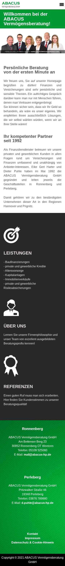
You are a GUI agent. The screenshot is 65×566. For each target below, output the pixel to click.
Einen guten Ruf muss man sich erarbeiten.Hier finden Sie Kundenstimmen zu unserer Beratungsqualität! (31, 400)
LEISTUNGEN (18, 253)
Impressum (32, 538)
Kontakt (32, 533)
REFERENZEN (18, 386)
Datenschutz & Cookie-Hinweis (32, 542)
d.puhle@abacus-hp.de (37, 502)
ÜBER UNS (15, 326)
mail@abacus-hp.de (37, 454)
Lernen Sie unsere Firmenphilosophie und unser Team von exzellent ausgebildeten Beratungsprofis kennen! (31, 339)
